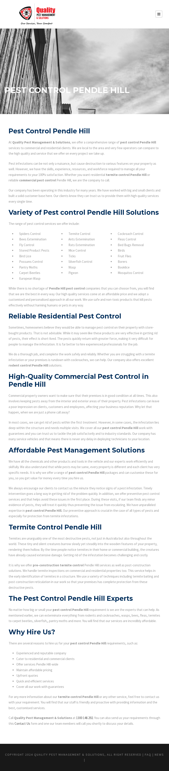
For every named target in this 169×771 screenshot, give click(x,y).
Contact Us (22, 723)
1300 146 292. (85, 718)
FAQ (148, 755)
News (159, 755)
